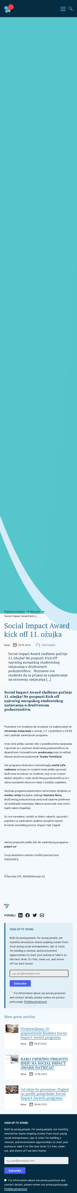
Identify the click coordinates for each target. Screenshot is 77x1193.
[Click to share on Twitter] (35, 915)
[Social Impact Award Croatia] (17, 8)
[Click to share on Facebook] (27, 915)
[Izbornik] (63, 9)
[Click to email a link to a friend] (42, 915)
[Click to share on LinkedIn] (20, 915)
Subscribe (15, 1170)
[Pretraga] (70, 8)
